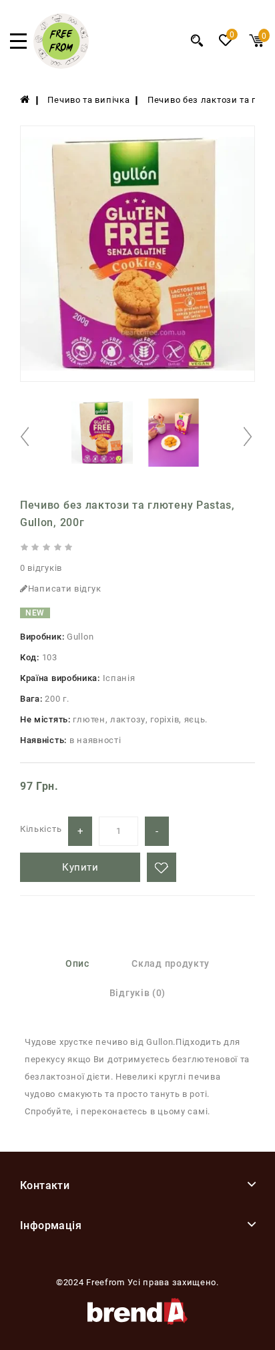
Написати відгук (64, 589)
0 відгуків (41, 568)
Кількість (40, 829)
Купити (80, 867)
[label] (25, 100)
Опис (77, 963)
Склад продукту (170, 963)
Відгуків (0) (137, 992)
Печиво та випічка (88, 100)
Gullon (80, 637)
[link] (61, 66)
